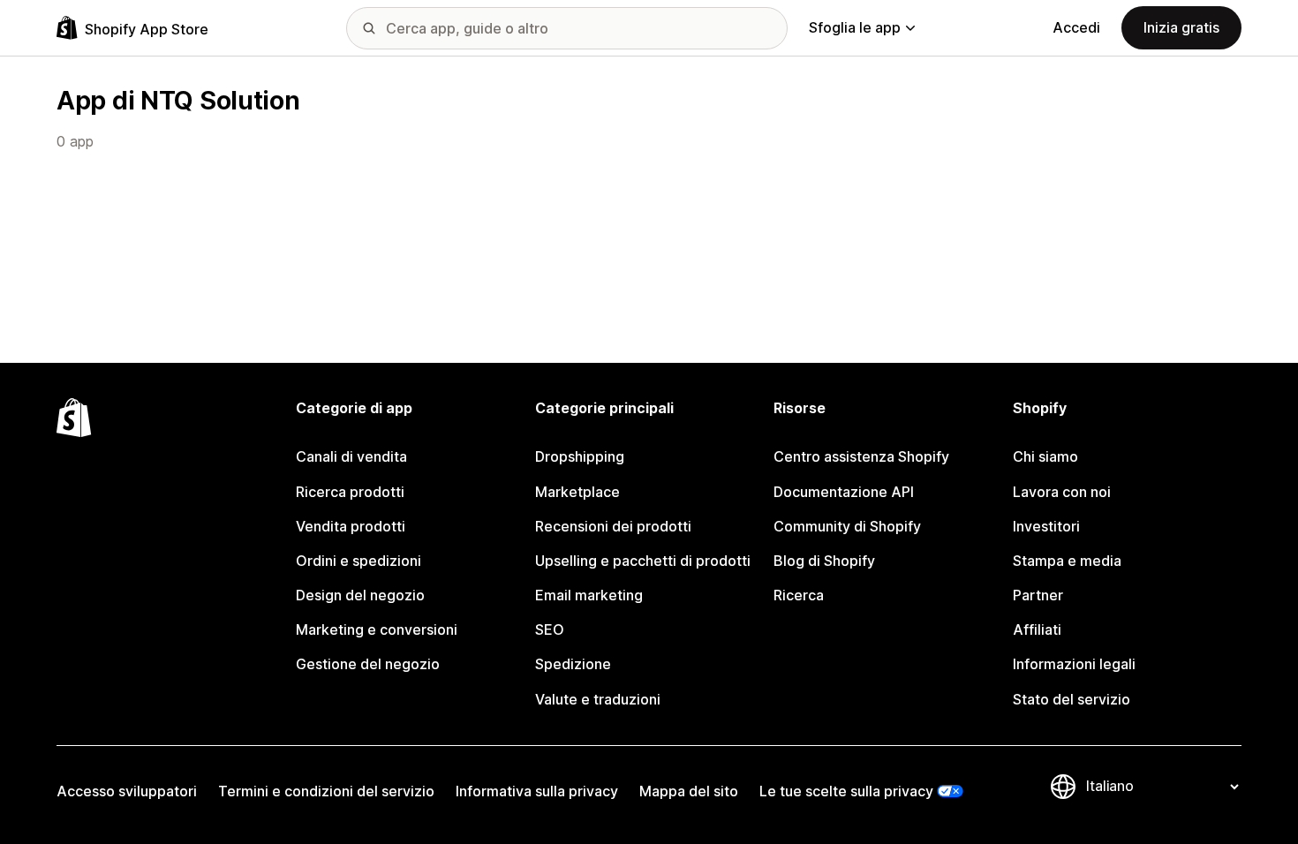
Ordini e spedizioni (358, 560)
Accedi (1076, 27)
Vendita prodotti (350, 526)
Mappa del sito (688, 791)
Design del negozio (360, 595)
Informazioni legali (1074, 664)
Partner (1038, 595)
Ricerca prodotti (350, 492)
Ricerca (799, 595)
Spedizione (573, 664)
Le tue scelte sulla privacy (846, 791)
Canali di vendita (351, 456)
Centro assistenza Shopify (861, 456)
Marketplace (577, 492)
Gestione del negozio (368, 664)
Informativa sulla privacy (537, 791)
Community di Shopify (847, 526)
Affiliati (1037, 629)
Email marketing (589, 595)
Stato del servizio (1071, 699)
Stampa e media (1067, 560)
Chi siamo (1045, 456)
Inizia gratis (1181, 27)
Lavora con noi (1062, 492)
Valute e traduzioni (597, 699)
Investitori (1046, 526)
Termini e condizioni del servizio (326, 791)
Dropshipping (579, 456)
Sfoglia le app (855, 27)
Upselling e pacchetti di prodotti (643, 560)
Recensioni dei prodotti (613, 526)
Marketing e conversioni (376, 629)
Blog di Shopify (824, 560)
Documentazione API (844, 492)
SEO (549, 629)
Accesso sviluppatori (127, 791)
